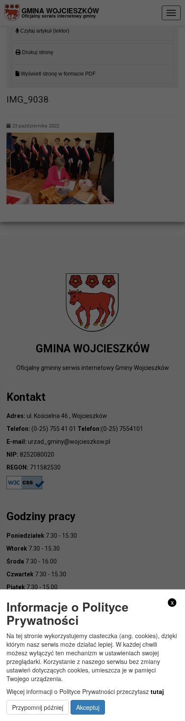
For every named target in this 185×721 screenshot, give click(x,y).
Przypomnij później (37, 707)
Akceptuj (87, 707)
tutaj (157, 691)
